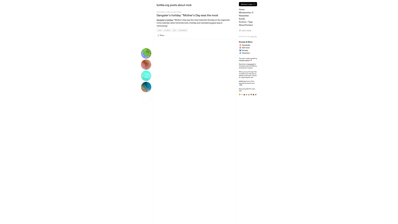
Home (242, 9)
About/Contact (246, 24)
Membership (245, 12)
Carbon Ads (253, 36)
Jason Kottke (177, 12)
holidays (167, 30)
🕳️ (249, 94)
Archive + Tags (246, 21)
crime (159, 30)
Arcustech (250, 64)
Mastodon (246, 53)
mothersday (183, 30)
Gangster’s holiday (165, 19)
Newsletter (244, 15)
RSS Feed (246, 47)
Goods (242, 18)
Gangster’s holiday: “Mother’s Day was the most (187, 15)
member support (244, 60)
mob (174, 30)
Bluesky (245, 50)
